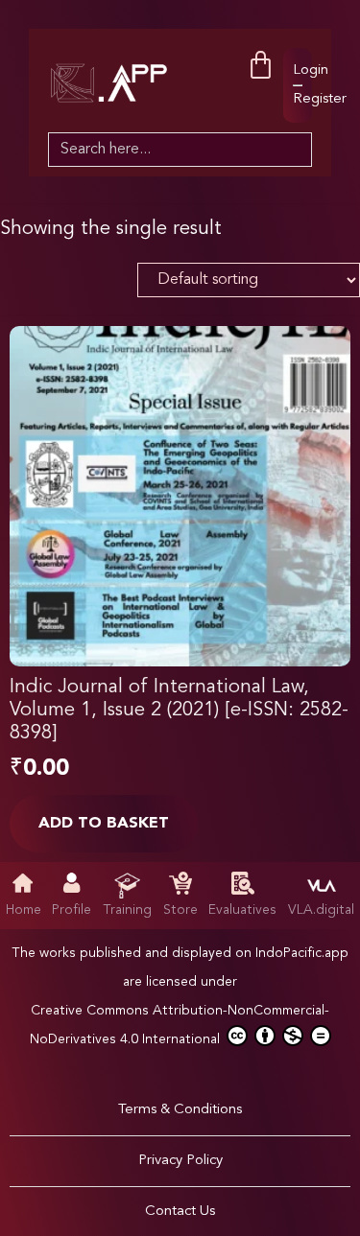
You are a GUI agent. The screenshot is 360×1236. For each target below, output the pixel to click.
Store (180, 910)
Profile (71, 910)
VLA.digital (321, 910)
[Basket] (261, 66)
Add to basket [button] (103, 823)
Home (23, 910)
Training (127, 910)
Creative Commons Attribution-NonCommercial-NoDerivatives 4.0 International (180, 1025)
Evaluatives (242, 910)
